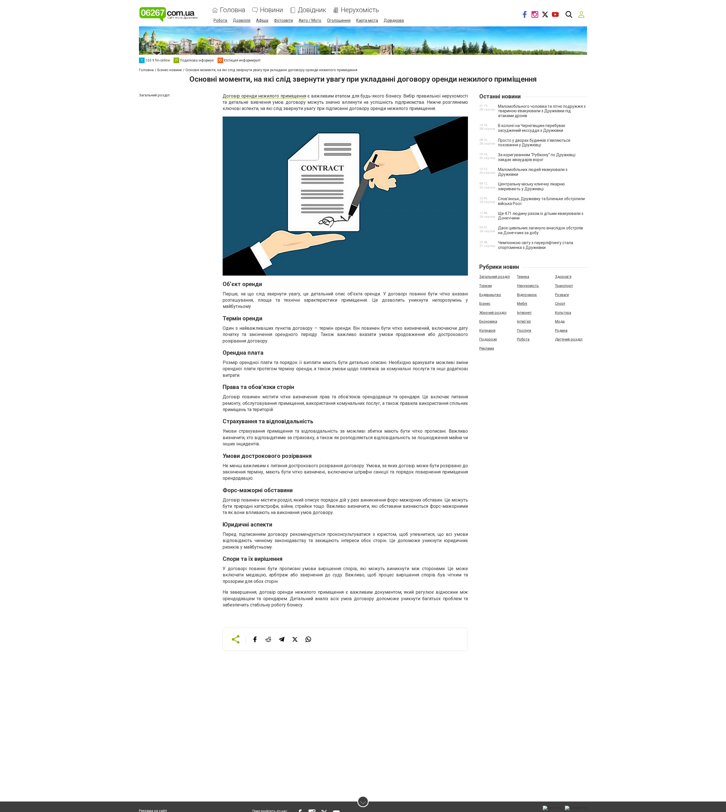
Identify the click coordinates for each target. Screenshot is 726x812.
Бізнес (484, 303)
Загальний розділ (494, 276)
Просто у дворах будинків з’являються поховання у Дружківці (534, 142)
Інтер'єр (524, 321)
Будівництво (490, 295)
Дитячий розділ (569, 339)
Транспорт (564, 286)
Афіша (262, 20)
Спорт (560, 303)
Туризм (485, 286)
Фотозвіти (283, 20)
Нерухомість (360, 10)
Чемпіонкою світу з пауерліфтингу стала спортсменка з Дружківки (535, 245)
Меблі (522, 303)
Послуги (524, 330)
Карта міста (367, 20)
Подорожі (488, 339)
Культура (563, 312)
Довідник (312, 10)
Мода (560, 321)
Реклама (486, 348)
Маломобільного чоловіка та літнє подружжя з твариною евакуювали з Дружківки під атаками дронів (542, 111)
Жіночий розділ (492, 312)
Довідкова (394, 20)
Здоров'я (563, 276)
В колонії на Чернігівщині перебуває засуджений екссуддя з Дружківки (531, 128)
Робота (220, 20)
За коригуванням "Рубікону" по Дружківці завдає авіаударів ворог (536, 157)
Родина (561, 330)
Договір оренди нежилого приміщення (264, 96)
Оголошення (339, 20)
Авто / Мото (310, 20)
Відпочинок (527, 295)
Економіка (488, 321)
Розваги (562, 295)
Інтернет (524, 312)
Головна (232, 10)
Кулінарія (487, 330)
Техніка (523, 276)
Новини (271, 10)
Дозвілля (241, 20)
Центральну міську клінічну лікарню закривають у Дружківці (531, 186)
